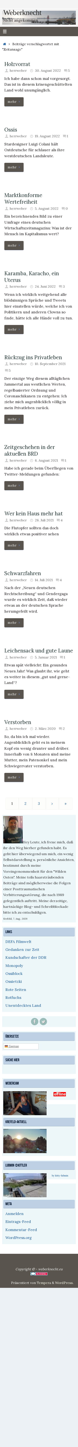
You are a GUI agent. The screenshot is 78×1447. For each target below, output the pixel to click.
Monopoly (14, 965)
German (13, 1046)
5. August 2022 (46, 209)
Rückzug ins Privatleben (33, 357)
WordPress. (64, 1282)
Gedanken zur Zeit (22, 949)
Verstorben (17, 722)
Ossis (10, 129)
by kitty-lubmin (60, 1174)
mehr (12, 102)
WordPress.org (18, 1237)
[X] (43, 1021)
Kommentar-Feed (21, 1229)
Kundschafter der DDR (25, 957)
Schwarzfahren (22, 573)
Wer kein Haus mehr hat (33, 513)
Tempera (44, 1282)
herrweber (18, 71)
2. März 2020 (45, 729)
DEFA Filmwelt (18, 941)
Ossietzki (13, 981)
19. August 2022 (47, 136)
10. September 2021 (50, 364)
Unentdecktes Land (23, 1005)
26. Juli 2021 (44, 520)
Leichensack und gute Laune (38, 650)
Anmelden (14, 1213)
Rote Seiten (15, 989)
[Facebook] (34, 1021)
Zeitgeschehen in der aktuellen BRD (29, 450)
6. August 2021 (46, 460)
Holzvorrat (17, 64)
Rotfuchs (13, 997)
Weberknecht (22, 13)
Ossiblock (14, 973)
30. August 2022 (48, 71)
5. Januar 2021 (46, 657)
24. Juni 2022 (45, 286)
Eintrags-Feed (18, 1221)
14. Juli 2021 (44, 580)
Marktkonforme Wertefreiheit (23, 198)
